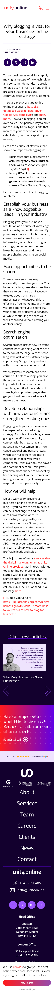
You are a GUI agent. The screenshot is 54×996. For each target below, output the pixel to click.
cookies (18, 967)
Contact (27, 859)
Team (27, 814)
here (18, 591)
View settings (27, 989)
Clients (27, 837)
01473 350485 (30, 883)
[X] (16, 62)
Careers (27, 825)
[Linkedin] (33, 62)
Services (27, 803)
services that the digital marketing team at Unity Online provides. (26, 562)
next (48, 691)
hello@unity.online (31, 890)
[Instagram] (24, 62)
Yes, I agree (27, 982)
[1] (5, 598)
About (27, 792)
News (27, 848)
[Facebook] (7, 62)
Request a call (12, 739)
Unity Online (15, 8)
